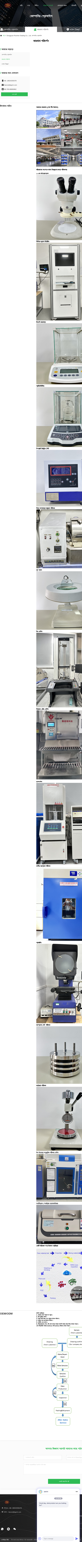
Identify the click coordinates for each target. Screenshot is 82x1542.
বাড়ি (21, 5)
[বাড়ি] (8, 5)
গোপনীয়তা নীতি (5, 1540)
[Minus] (76, 1491)
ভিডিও (36, 5)
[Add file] (39, 1538)
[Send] (76, 1538)
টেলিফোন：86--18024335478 (12, 1508)
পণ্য (28, 5)
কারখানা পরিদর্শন (6, 59)
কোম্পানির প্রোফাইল (7, 54)
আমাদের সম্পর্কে (48, 5)
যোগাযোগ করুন (62, 5)
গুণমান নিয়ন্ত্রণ (5, 64)
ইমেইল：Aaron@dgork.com (12, 1512)
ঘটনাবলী (73, 5)
